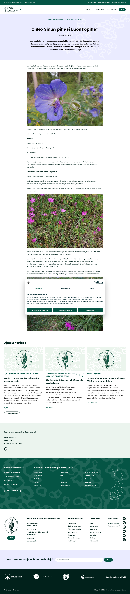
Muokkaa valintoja (64, 310)
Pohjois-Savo (89, 475)
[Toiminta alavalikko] (92, 9)
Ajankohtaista (57, 19)
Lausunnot (49, 376)
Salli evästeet (90, 310)
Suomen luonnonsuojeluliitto (13, 2)
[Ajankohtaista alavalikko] (116, 9)
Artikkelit (62, 374)
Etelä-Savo (37, 479)
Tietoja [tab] (91, 288)
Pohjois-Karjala (65, 485)
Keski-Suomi (38, 485)
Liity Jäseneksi (12, 491)
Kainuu (36, 482)
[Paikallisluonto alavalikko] (104, 9)
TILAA (108, 559)
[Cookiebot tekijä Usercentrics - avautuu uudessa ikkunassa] (95, 282)
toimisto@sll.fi (31, 534)
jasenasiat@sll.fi (32, 541)
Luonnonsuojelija (113, 523)
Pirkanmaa (63, 479)
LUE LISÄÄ (7, 408)
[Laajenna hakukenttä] (21, 9)
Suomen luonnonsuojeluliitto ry (116, 590)
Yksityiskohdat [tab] (65, 288)
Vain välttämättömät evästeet (39, 310)
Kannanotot (71, 374)
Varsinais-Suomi (90, 485)
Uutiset (28, 374)
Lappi (61, 475)
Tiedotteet (21, 374)
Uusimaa (88, 482)
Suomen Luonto (113, 526)
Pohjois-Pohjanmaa (91, 472)
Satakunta (88, 479)
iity (11, 538)
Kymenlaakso (64, 472)
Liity (122, 9)
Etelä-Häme (38, 472)
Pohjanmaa (63, 482)
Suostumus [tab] (38, 288)
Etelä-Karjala (38, 475)
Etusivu (50, 19)
